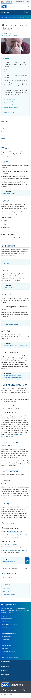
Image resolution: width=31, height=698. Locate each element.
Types (2, 128)
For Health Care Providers (11, 107)
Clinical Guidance (6, 639)
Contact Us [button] (5, 662)
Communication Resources (9, 594)
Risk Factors (6, 263)
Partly (10, 577)
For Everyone (7, 103)
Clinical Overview (6, 636)
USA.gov (10, 694)
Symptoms (4, 131)
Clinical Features (6, 642)
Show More (4, 142)
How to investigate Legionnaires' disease (14, 550)
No (16, 577)
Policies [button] (4, 670)
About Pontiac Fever (9, 193)
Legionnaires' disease (15, 531)
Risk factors (4, 135)
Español (15, 35)
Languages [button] (5, 675)
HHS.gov (3, 694)
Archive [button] (4, 679)
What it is (3, 125)
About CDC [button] (5, 666)
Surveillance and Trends (8, 651)
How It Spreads (21, 17)
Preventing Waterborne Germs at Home (15, 346)
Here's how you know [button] (6, 2)
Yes (4, 577)
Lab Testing (5, 648)
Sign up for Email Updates (11, 657)
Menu (27, 12)
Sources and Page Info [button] (10, 568)
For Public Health (9, 112)
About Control (10, 324)
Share (26, 568)
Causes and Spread (9, 287)
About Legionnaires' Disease (8, 17)
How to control (9, 545)
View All (5, 617)
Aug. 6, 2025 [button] (7, 35)
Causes (3, 138)
